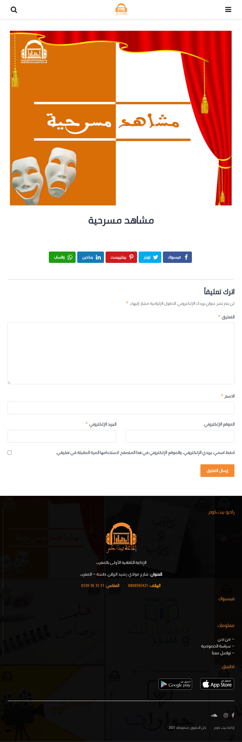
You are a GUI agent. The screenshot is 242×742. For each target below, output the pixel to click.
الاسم (227, 395)
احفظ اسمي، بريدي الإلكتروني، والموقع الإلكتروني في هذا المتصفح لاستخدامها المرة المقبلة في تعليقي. (145, 452)
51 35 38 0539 (100, 585)
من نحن (224, 639)
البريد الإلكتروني (100, 423)
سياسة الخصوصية (216, 646)
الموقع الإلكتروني (219, 423)
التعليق (226, 316)
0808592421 (144, 585)
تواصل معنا (221, 653)
